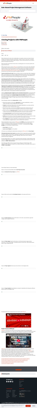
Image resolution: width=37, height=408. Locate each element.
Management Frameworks (9, 36)
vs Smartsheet (8, 396)
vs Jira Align (7, 393)
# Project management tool (6, 361)
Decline (33, 405)
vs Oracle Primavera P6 (8, 392)
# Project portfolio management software (17, 361)
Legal (19, 383)
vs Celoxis (13, 392)
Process (15, 36)
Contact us (20, 386)
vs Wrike (7, 397)
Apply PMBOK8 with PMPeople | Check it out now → (27, 0)
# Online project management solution (8, 360)
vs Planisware (13, 390)
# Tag (3, 358)
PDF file (18, 171)
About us (20, 382)
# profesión (16, 360)
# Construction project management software (22, 358)
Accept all (28, 405)
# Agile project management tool (9, 358)
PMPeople (15, 66)
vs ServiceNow (14, 396)
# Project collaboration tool (23, 360)
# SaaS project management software (7, 363)
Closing (3, 36)
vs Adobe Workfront (14, 395)
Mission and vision (21, 381)
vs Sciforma (13, 391)
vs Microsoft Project (8, 390)
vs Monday (13, 394)
